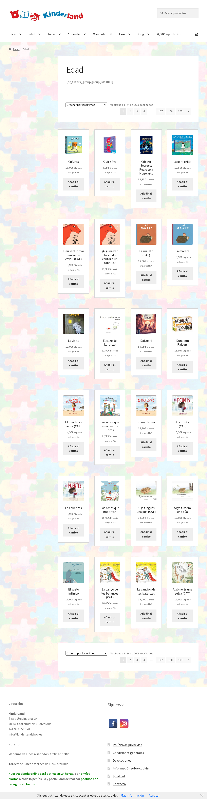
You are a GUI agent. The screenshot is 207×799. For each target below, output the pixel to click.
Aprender (74, 34)
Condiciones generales (128, 753)
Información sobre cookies (131, 768)
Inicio (12, 34)
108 (170, 111)
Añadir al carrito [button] (73, 184)
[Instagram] (124, 723)
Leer (122, 34)
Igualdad (119, 776)
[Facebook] (113, 723)
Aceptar (154, 795)
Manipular (100, 34)
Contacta (119, 784)
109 (180, 111)
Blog (140, 34)
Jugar (51, 34)
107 (160, 111)
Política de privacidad (127, 745)
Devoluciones (122, 760)
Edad (32, 34)
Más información (132, 795)
